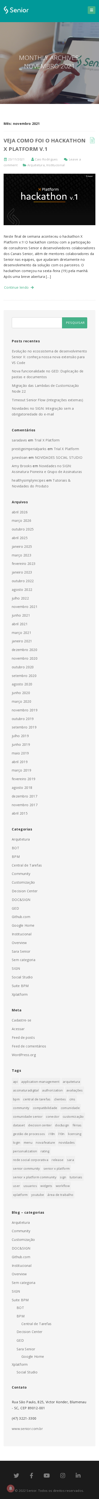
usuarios (30, 1186)
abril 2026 (20, 512)
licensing (74, 1134)
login (16, 1142)
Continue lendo (17, 287)
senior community (26, 1168)
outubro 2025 (23, 529)
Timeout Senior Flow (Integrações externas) (47, 400)
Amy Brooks (22, 466)
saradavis (19, 440)
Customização (23, 882)
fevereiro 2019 (23, 779)
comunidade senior (28, 1116)
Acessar (18, 1029)
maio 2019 (20, 753)
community (21, 1108)
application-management (40, 1081)
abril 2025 (20, 538)
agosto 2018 (22, 787)
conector (52, 1116)
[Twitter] (16, 1476)
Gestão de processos (29, 1134)
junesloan (20, 457)
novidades (67, 1142)
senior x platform (56, 1168)
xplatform (20, 1195)
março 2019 (21, 770)
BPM (16, 856)
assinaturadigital (26, 1090)
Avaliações (74, 1090)
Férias (77, 1125)
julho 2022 (20, 598)
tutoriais (76, 1177)
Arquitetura (36, 165)
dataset (19, 1125)
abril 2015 (20, 813)
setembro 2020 (24, 675)
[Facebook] (31, 1476)
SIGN (16, 968)
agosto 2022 (22, 589)
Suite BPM (20, 985)
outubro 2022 (23, 581)
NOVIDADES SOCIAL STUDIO (58, 457)
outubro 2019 (23, 718)
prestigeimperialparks (29, 449)
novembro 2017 (24, 805)
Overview (19, 942)
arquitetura (71, 1081)
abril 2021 (20, 624)
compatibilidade (45, 1108)
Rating (45, 1151)
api (15, 1081)
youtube (37, 1195)
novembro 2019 (24, 710)
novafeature (45, 1142)
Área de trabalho (60, 1195)
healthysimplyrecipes (28, 480)
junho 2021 (21, 615)
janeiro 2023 (22, 572)
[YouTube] (47, 1476)
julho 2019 (20, 736)
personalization (25, 1151)
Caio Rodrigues (46, 159)
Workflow (63, 1186)
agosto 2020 (22, 684)
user (16, 1186)
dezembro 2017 (24, 796)
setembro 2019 (24, 727)
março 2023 (21, 555)
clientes (60, 1099)
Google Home (23, 925)
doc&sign (62, 1125)
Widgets (46, 1186)
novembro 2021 (24, 606)
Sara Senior (21, 951)
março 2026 (21, 520)
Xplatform (20, 994)
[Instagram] (63, 1476)
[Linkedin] (78, 1476)
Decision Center (25, 891)
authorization (52, 1090)
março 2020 (21, 701)
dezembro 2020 (24, 649)
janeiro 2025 (22, 546)
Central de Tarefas (27, 865)
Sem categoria (23, 959)
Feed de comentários (29, 1046)
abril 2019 (20, 761)
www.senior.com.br (27, 1428)
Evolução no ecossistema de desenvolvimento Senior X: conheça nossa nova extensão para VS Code (49, 357)
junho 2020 (21, 692)
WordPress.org (24, 1054)
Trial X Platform (47, 440)
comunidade (70, 1108)
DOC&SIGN (21, 899)
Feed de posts (23, 1037)
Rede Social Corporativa (30, 1160)
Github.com (21, 916)
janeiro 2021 (22, 641)
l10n (61, 1134)
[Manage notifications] (10, 1488)
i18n (52, 1134)
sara (70, 1160)
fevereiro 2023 (23, 563)
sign (63, 1177)
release (57, 1160)
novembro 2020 (24, 658)
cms (72, 1099)
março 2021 (21, 632)
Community (21, 873)
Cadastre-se (21, 1020)
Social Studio (22, 977)
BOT (15, 848)
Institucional (55, 165)
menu (28, 1142)
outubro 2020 (23, 667)
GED (15, 908)
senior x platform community (34, 1177)
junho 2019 (21, 744)
